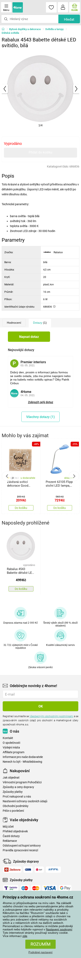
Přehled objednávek (15, 831)
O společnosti (11, 742)
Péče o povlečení (13, 810)
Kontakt (8, 738)
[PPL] (53, 870)
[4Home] (4, 29)
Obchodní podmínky (15, 806)
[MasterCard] (35, 888)
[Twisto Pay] (10, 888)
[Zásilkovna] (12, 870)
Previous (7, 476)
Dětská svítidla (10, 32)
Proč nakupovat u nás (17, 796)
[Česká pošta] (28, 870)
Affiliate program (13, 752)
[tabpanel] (40, 88)
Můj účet (8, 826)
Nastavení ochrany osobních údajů (25, 801)
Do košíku (21, 507)
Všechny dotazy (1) (40, 417)
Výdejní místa (11, 747)
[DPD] (39, 870)
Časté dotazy (11, 836)
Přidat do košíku (40, 152)
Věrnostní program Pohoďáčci (22, 782)
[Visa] (49, 888)
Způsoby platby (13, 791)
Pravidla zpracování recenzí (20, 850)
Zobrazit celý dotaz (40, 402)
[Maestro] (24, 888)
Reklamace (10, 840)
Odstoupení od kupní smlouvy (22, 845)
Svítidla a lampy (54, 29)
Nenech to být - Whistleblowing (22, 761)
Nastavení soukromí (59, 929)
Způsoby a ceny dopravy (18, 787)
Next (74, 476)
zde (24, 936)
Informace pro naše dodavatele (23, 757)
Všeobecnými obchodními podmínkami (51, 716)
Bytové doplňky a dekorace (25, 29)
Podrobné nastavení (40, 952)
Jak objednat (11, 777)
